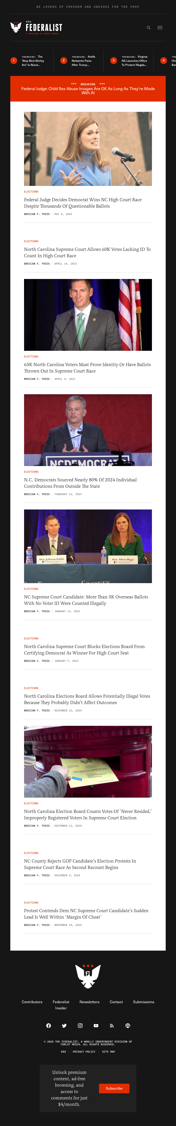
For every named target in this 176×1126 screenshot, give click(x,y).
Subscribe (114, 1088)
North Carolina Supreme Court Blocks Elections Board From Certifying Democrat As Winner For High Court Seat (84, 650)
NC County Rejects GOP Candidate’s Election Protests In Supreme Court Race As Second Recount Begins (80, 864)
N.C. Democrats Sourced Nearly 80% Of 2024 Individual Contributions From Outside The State (80, 483)
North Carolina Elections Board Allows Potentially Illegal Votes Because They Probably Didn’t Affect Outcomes (87, 699)
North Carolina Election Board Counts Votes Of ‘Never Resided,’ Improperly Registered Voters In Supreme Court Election (88, 815)
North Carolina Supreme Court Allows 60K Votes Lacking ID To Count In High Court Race (87, 253)
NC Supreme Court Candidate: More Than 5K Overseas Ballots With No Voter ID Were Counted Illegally (86, 600)
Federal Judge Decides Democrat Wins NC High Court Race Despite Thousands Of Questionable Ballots (83, 203)
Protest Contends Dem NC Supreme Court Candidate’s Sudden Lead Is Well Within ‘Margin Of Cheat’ (86, 914)
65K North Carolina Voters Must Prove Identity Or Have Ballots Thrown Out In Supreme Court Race (87, 368)
